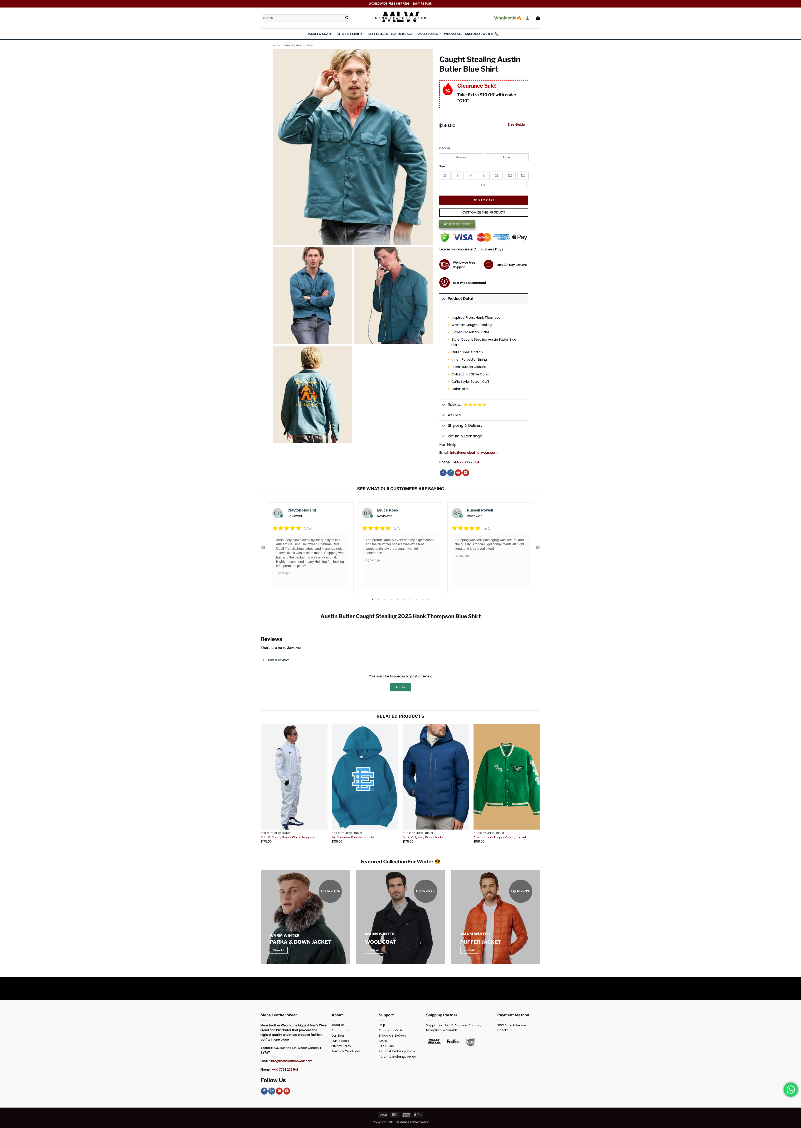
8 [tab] (416, 599)
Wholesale (453, 33)
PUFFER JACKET (480, 942)
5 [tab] (397, 599)
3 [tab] (385, 599)
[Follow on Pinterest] (458, 472)
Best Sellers (378, 33)
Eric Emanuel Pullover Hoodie (353, 837)
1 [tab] (372, 599)
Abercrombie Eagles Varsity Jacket (500, 837)
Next (537, 548)
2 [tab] (379, 599)
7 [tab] (410, 599)
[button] (527, 18)
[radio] (461, 157)
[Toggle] (443, 298)
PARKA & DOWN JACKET (300, 942)
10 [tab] (429, 599)
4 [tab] (391, 599)
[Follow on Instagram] (450, 472)
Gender (444, 148)
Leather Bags (401, 33)
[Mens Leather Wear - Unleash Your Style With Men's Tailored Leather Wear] (400, 18)
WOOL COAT (380, 942)
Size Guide (516, 124)
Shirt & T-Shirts (350, 33)
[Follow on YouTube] (465, 472)
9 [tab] (422, 599)
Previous (263, 548)
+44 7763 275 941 (466, 462)
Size (442, 166)
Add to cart (484, 200)
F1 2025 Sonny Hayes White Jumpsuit (288, 837)
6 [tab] (404, 599)
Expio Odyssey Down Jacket (424, 837)
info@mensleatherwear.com (473, 452)
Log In (400, 687)
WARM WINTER (285, 935)
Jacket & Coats (319, 33)
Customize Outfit (479, 33)
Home (276, 45)
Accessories (428, 33)
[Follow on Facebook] (443, 472)
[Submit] (346, 17)
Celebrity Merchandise (298, 45)
